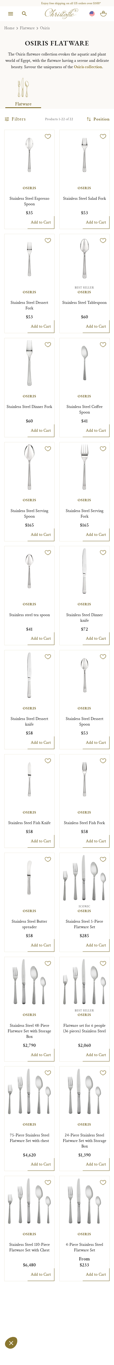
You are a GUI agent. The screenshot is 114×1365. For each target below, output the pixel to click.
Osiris (45, 28)
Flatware (27, 28)
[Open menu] (10, 13)
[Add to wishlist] (48, 136)
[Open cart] (103, 13)
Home (9, 28)
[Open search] (24, 13)
